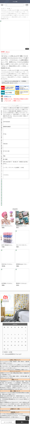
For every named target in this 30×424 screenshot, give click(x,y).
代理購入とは (7, 96)
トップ (2, 8)
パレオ (8, 8)
